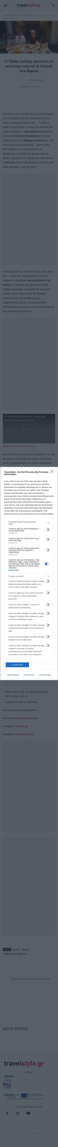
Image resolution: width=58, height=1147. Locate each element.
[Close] (52, 472)
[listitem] (29, 523)
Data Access (29, 675)
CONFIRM (17, 665)
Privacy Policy (45, 675)
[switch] (47, 529)
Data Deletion (13, 675)
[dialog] (29, 573)
